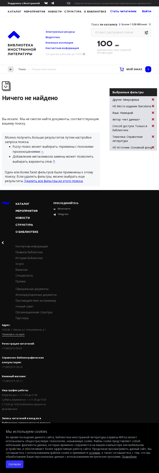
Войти (146, 11)
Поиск (22, 69)
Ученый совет (25, 306)
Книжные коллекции (59, 42)
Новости (55, 11)
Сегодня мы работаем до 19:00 (63, 54)
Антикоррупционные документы (36, 295)
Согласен (15, 464)
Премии (21, 281)
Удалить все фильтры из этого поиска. (53, 181)
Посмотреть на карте (13, 334)
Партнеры (22, 318)
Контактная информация (62, 48)
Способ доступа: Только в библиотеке (129, 128)
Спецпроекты (24, 275)
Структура (72, 11)
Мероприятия (34, 11)
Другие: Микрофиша (125, 99)
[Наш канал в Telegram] (52, 3)
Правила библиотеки (29, 252)
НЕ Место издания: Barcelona (131, 106)
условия (94, 453)
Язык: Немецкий (122, 113)
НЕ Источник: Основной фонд (132, 147)
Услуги (20, 264)
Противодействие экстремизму (36, 300)
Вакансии (22, 269)
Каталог (14, 11)
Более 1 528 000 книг (134, 24)
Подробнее (129, 456)
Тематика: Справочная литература (127, 139)
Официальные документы (32, 289)
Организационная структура (34, 312)
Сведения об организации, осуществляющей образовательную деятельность (112, 3)
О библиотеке (95, 11)
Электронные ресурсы (60, 31)
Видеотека (53, 37)
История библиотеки (29, 258)
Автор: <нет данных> (126, 119)
